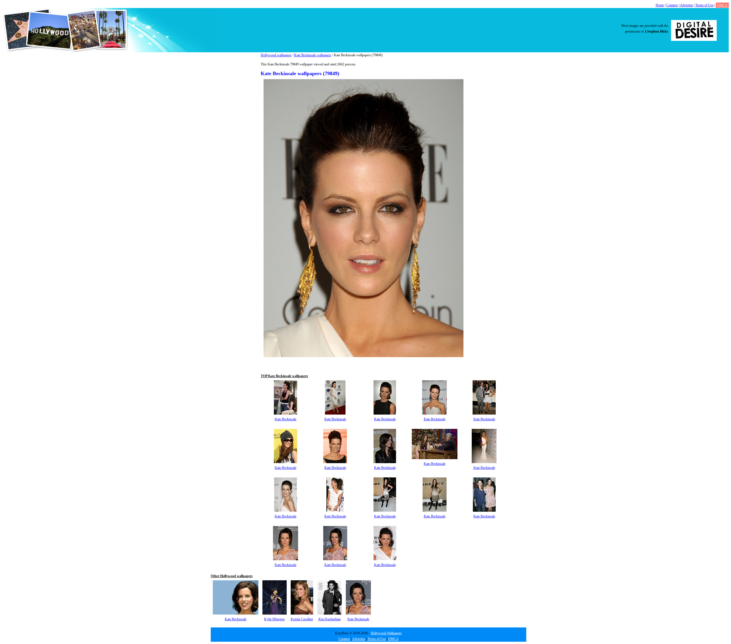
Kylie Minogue (274, 619)
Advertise (686, 5)
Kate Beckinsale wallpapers (312, 55)
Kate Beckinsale (285, 419)
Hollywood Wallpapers (386, 633)
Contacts (672, 5)
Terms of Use (704, 5)
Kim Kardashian (329, 619)
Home (660, 5)
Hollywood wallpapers (276, 55)
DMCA (722, 5)
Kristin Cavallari (302, 619)
